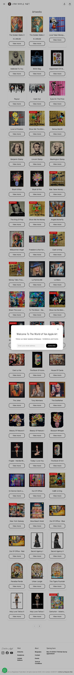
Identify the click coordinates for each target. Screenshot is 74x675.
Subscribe (51, 346)
